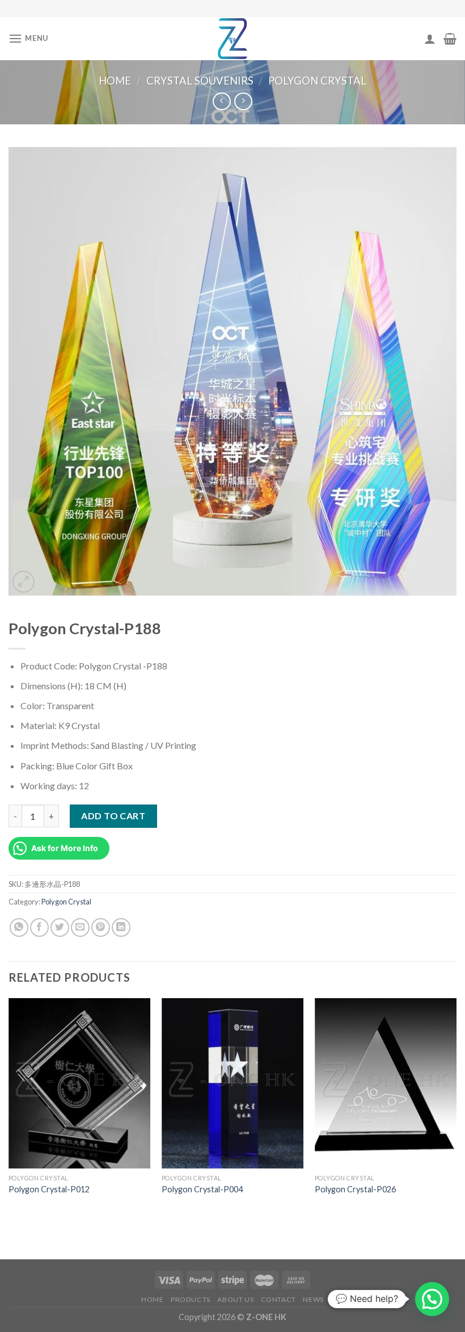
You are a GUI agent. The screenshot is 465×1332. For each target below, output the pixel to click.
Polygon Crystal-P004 (202, 1189)
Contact (278, 1299)
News (313, 1299)
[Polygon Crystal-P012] (79, 1083)
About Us (235, 1299)
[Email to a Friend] (80, 927)
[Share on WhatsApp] (19, 927)
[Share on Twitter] (59, 927)
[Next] (455, 1107)
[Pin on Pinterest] (100, 927)
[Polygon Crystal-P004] (232, 1083)
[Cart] (449, 38)
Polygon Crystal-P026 (355, 1189)
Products (190, 1299)
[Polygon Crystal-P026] (385, 1083)
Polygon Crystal (317, 80)
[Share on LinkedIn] (121, 927)
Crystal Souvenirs (199, 80)
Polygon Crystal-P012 (49, 1189)
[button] (432, 1299)
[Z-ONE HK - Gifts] (232, 38)
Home (115, 80)
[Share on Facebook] (39, 927)
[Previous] (9, 1107)
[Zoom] (23, 582)
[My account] (430, 38)
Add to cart (113, 815)
